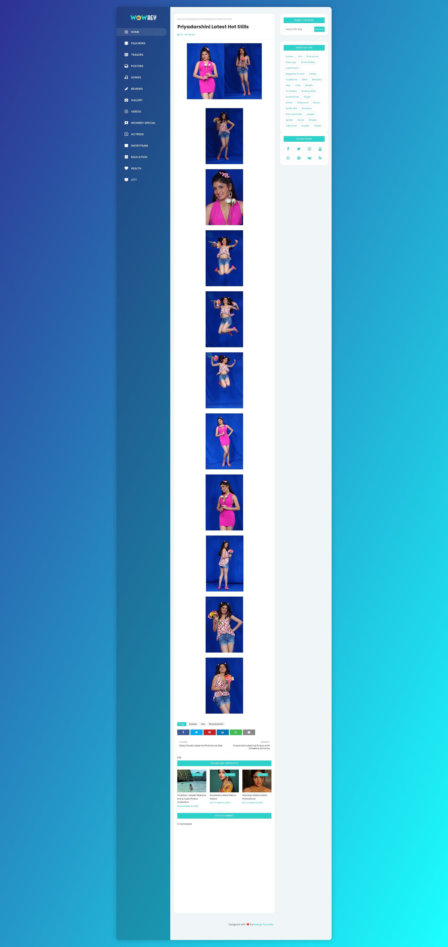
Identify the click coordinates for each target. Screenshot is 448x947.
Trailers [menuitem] (137, 55)
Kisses (316, 102)
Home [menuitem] (135, 32)
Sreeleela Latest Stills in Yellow (223, 797)
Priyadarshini (193, 18)
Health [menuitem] (136, 168)
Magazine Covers (295, 73)
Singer (307, 96)
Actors (289, 102)
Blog (258, 934)
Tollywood (291, 125)
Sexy (288, 85)
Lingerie (311, 114)
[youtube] (320, 149)
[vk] (309, 158)
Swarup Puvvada (263, 924)
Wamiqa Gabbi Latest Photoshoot (254, 797)
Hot (203, 724)
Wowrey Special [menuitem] (143, 123)
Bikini (304, 79)
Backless (307, 108)
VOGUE (317, 125)
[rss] (320, 158)
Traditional (291, 79)
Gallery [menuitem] (137, 100)
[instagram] (309, 149)
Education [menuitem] (139, 157)
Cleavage (291, 62)
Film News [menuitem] (138, 43)
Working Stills (308, 91)
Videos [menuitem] (136, 112)
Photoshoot (312, 56)
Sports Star (291, 108)
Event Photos (292, 67)
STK (181, 34)
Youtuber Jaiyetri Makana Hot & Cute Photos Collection (191, 799)
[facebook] (288, 149)
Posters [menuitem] (137, 66)
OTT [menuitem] (134, 180)
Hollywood (302, 102)
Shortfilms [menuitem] (139, 146)
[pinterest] (298, 158)
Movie (301, 119)
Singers (313, 119)
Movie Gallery (308, 62)
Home (180, 18)
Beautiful (317, 79)
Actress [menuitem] (137, 134)
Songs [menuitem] (136, 77)
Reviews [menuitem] (137, 89)
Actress (193, 724)
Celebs (312, 73)
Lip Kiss (289, 119)
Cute (297, 85)
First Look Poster (294, 114)
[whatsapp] (288, 158)
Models (309, 85)
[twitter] (298, 149)
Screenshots (292, 96)
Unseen (305, 125)
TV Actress (291, 91)
